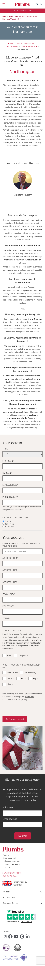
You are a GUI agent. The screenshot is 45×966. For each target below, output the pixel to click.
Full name (7, 807)
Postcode (8, 606)
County (6, 618)
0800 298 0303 (10, 875)
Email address (9, 819)
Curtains (10, 678)
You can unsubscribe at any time (22, 800)
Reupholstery (30, 673)
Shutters (10, 684)
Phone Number (10, 497)
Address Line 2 (9, 570)
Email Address (10, 485)
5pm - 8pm (9, 526)
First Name (8, 461)
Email (9, 655)
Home (10, 43)
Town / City (8, 594)
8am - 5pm (9, 524)
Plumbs (22, 4)
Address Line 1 (10, 558)
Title (5, 449)
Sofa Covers (12, 673)
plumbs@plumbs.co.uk (11, 872)
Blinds (23, 678)
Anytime (8, 521)
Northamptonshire (29, 46)
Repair (35, 678)
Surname (7, 473)
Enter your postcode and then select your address (22, 544)
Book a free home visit (22, 11)
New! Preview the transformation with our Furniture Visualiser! (19, 17)
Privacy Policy (21, 699)
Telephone (23, 655)
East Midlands (12, 46)
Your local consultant (25, 43)
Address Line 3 (9, 582)
